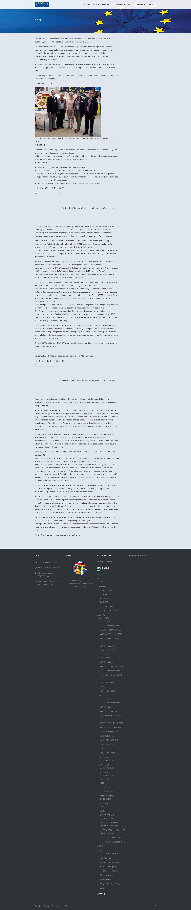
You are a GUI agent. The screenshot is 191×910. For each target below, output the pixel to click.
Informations (103, 594)
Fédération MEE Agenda (108, 871)
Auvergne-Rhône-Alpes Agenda (111, 883)
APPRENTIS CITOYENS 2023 (111, 723)
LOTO (102, 783)
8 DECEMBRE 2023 (107, 753)
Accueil (87, 5)
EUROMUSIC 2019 (107, 791)
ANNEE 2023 (103, 695)
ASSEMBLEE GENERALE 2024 (111, 666)
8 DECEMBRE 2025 (107, 650)
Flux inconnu (138, 555)
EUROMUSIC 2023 (107, 736)
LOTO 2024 (104, 686)
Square (55, 906)
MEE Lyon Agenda (105, 875)
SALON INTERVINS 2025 (110, 625)
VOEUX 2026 (103, 602)
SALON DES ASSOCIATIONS (111, 740)
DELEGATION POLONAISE (110, 630)
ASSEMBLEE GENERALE (108, 610)
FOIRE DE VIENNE (107, 682)
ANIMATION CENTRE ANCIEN (112, 727)
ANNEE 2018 (103, 803)
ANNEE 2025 (103, 618)
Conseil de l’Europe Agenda (109, 866)
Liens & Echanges (105, 590)
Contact (151, 5)
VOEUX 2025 (105, 621)
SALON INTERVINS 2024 (110, 670)
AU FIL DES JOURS (107, 760)
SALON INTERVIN (105, 606)
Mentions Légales (104, 561)
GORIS (102, 811)
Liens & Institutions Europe (109, 853)
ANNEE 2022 (103, 757)
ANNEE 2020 (103, 772)
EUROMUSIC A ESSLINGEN (111, 837)
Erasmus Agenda (105, 879)
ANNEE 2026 (106, 5)
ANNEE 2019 (103, 780)
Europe (140, 5)
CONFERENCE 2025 (107, 646)
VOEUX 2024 (105, 657)
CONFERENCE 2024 (107, 662)
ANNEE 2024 (103, 654)
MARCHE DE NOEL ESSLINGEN (112, 842)
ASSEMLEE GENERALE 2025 (111, 634)
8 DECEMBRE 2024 (107, 691)
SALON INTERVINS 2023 (110, 702)
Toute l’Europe (104, 858)
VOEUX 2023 (105, 698)
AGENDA (131, 5)
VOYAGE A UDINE (107, 744)
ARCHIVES (119, 5)
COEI (95, 5)
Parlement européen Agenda (110, 862)
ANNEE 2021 (103, 765)
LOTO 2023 (104, 749)
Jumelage (102, 586)
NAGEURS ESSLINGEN (109, 731)
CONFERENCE (105, 707)
